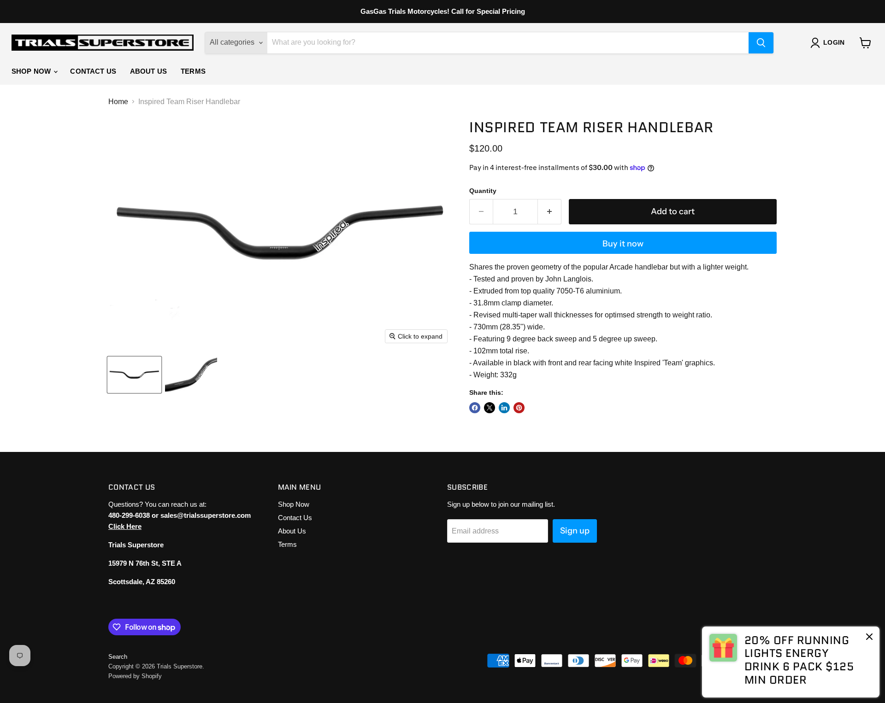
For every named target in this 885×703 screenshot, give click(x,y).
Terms (193, 71)
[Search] (761, 42)
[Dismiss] (869, 637)
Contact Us (93, 71)
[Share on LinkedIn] (504, 407)
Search (117, 656)
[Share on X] (489, 407)
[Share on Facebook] (474, 407)
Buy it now (622, 244)
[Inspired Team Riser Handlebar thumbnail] (134, 375)
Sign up (575, 531)
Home (118, 101)
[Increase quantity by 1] (549, 211)
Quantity (482, 190)
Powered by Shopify (135, 676)
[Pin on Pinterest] (519, 407)
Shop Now (32, 71)
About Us (148, 71)
